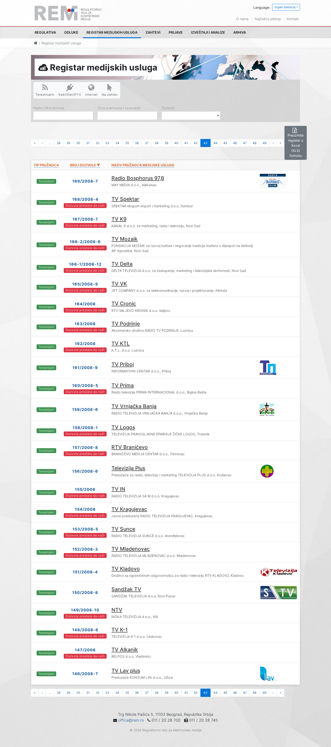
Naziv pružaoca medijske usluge (142, 165)
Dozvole (168, 108)
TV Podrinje (125, 324)
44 (215, 143)
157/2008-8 (85, 447)
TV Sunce (123, 529)
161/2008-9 (85, 367)
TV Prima (122, 385)
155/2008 (85, 489)
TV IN (118, 489)
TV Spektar (125, 199)
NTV (116, 610)
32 (97, 143)
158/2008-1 (85, 427)
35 (127, 143)
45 (225, 143)
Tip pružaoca (46, 165)
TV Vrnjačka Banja (134, 406)
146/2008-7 (85, 673)
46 (235, 143)
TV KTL (120, 343)
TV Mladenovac (130, 549)
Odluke (71, 32)
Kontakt (293, 19)
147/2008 (85, 649)
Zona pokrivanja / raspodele (119, 108)
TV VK (119, 284)
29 (68, 143)
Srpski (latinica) (285, 7)
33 (107, 143)
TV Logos (123, 427)
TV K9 (118, 219)
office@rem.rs (131, 720)
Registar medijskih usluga (112, 32)
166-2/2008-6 (85, 241)
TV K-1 (119, 630)
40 (176, 143)
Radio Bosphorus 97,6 (137, 178)
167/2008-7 (85, 219)
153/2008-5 (85, 529)
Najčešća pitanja (268, 19)
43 (205, 143)
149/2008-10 (85, 610)
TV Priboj (122, 364)
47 (245, 143)
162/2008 (85, 343)
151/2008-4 (85, 572)
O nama (242, 19)
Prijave (176, 32)
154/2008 (85, 509)
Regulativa (45, 32)
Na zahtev (110, 94)
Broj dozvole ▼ (85, 165)
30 (78, 143)
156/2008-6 (85, 471)
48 (255, 143)
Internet (91, 94)
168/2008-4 (85, 199)
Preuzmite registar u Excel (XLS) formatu (296, 145)
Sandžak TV (126, 589)
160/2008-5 (85, 385)
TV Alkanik (124, 650)
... (50, 143)
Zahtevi (153, 32)
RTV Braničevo (129, 447)
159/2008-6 (85, 409)
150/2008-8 (85, 592)
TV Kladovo (125, 569)
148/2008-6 (85, 629)
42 (195, 143)
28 (59, 143)
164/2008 (85, 303)
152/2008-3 (85, 549)
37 (147, 143)
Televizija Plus (128, 468)
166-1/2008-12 (85, 264)
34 (117, 143)
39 (166, 143)
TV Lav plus (125, 671)
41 (186, 143)
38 (156, 143)
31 (88, 143)
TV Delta (122, 264)
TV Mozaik (124, 239)
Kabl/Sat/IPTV (70, 94)
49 (265, 143)
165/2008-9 (85, 284)
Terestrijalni (45, 94)
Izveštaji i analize (208, 32)
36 (137, 143)
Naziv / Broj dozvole (48, 108)
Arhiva (239, 32)
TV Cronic (123, 303)
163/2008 (85, 323)
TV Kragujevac (129, 509)
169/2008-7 (85, 181)
